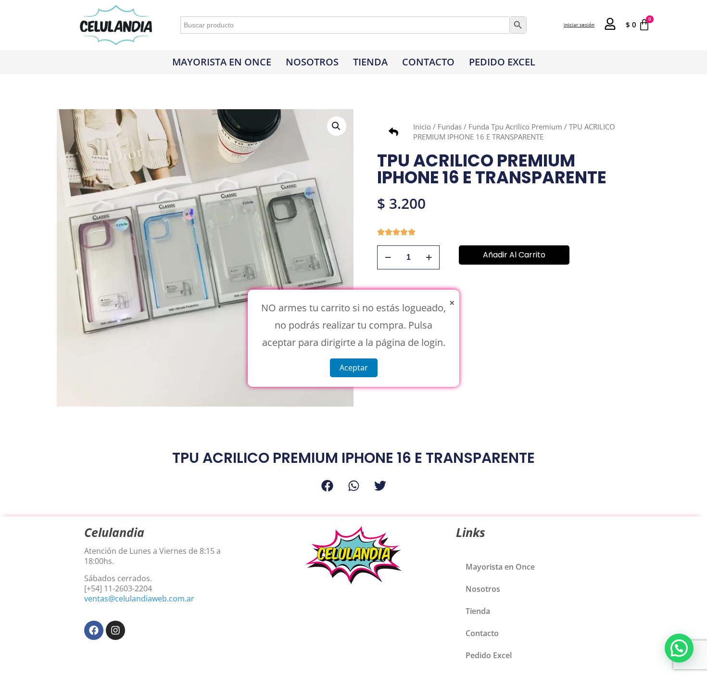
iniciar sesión (579, 24)
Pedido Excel (502, 61)
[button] (336, 126)
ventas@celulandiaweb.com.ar (139, 598)
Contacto (428, 61)
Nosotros (312, 61)
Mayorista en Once (221, 61)
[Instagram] (115, 630)
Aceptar (354, 367)
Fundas (450, 126)
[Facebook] (93, 630)
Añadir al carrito (514, 254)
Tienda (370, 61)
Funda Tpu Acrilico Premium (515, 126)
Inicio (422, 126)
